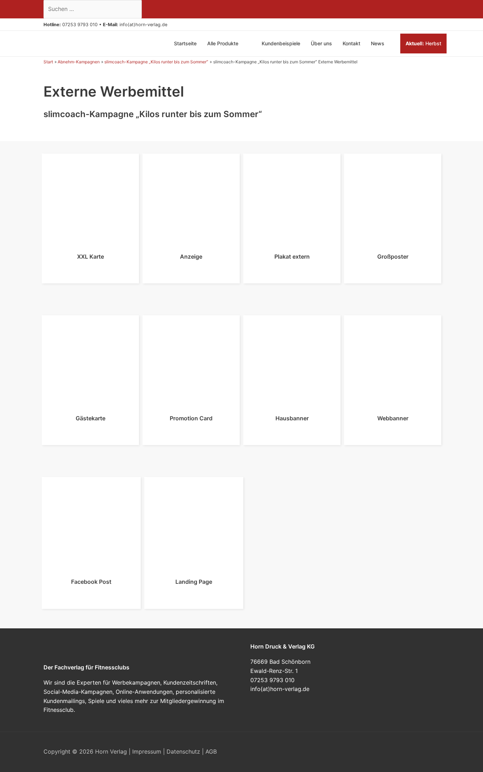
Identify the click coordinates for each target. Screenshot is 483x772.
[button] (170, 24)
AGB (211, 751)
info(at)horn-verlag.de (143, 24)
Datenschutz (183, 751)
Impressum (146, 751)
